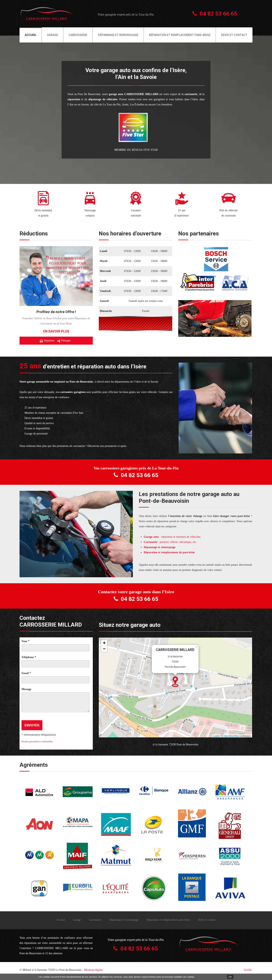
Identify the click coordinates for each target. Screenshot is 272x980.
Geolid (247, 969)
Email (26, 673)
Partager (66, 340)
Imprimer (49, 340)
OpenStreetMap (231, 735)
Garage (52, 35)
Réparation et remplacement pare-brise (179, 35)
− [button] (104, 648)
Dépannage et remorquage (118, 35)
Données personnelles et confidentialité (37, 741)
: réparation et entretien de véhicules (172, 536)
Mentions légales (93, 969)
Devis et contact (234, 35)
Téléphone (29, 657)
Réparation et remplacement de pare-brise (169, 552)
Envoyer (31, 725)
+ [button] (104, 642)
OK (230, 977)
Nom (25, 641)
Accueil (30, 35)
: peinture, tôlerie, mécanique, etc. (170, 542)
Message (26, 689)
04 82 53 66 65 (218, 13)
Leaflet (216, 735)
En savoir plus (56, 331)
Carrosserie (77, 35)
